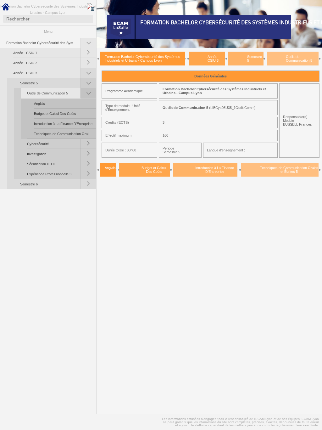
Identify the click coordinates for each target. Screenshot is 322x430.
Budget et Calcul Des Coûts (55, 114)
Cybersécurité (38, 144)
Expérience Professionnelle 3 (49, 174)
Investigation (36, 154)
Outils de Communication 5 (47, 93)
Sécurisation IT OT (41, 164)
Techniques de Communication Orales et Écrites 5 (65, 134)
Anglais (39, 103)
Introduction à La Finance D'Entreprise (63, 124)
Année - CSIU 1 (25, 53)
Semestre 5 (29, 83)
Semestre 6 (29, 184)
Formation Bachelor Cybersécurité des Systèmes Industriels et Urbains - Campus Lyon (43, 43)
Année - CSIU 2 (25, 63)
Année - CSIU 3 (25, 73)
